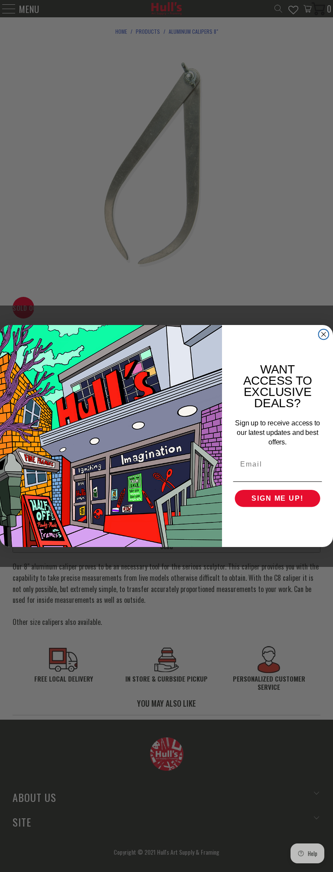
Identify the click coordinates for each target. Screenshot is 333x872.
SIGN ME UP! (277, 498)
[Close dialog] (324, 334)
